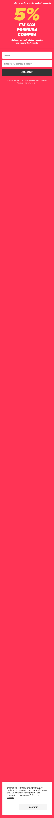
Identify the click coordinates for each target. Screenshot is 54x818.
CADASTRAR (27, 72)
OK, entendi (33, 807)
